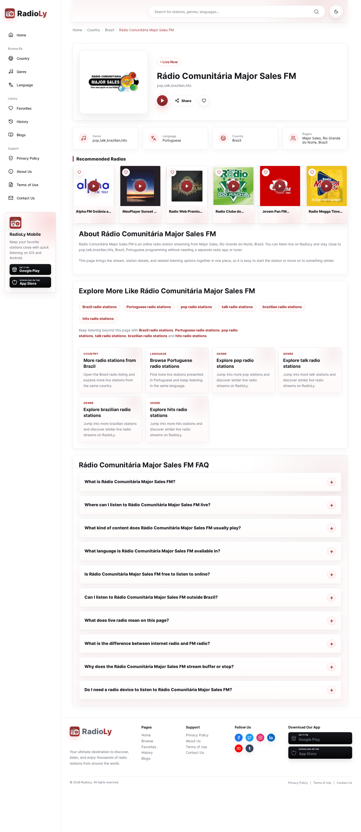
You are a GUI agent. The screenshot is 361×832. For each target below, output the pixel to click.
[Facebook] (239, 738)
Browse (147, 741)
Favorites (148, 747)
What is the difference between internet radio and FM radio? (147, 643)
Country (93, 30)
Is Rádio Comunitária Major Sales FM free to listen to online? (147, 574)
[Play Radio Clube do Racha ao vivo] (233, 186)
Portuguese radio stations (148, 307)
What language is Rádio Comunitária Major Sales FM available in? (152, 551)
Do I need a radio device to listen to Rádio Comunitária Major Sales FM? (158, 689)
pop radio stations (196, 307)
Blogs (145, 758)
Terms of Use (196, 747)
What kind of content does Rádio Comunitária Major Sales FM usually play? (162, 527)
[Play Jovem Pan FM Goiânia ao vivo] (280, 186)
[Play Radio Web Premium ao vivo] (187, 186)
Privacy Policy (197, 735)
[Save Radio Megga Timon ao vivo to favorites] (312, 172)
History (147, 752)
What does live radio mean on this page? (126, 620)
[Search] (316, 11)
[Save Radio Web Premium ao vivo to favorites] (172, 172)
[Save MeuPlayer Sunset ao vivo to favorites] (126, 172)
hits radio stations (98, 318)
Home (77, 30)
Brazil (109, 30)
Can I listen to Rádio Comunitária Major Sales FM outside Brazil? (151, 597)
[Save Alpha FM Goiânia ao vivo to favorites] (79, 172)
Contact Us (195, 752)
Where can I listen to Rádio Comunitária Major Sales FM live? (147, 504)
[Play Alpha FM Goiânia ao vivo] (93, 186)
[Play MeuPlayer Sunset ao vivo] (140, 186)
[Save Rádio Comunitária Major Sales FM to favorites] (203, 100)
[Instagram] (260, 738)
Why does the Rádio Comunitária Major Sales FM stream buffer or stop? (159, 666)
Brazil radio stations (100, 307)
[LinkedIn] (271, 738)
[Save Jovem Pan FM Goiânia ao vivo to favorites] (266, 172)
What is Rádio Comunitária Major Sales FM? (129, 481)
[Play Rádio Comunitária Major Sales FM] (162, 100)
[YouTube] (239, 748)
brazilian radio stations (282, 307)
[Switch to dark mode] (336, 11)
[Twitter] (249, 738)
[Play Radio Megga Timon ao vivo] (326, 186)
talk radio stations (237, 307)
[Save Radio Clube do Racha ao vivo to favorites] (219, 172)
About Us (193, 741)
